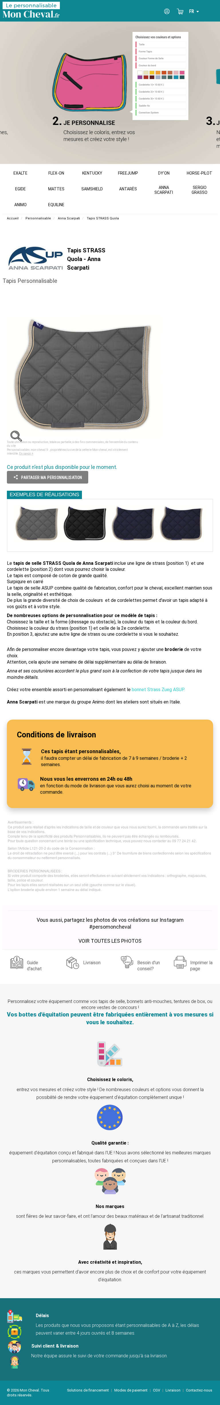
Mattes (56, 189)
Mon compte (167, 11)
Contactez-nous (199, 1390)
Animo (20, 204)
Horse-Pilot (199, 173)
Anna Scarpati (163, 190)
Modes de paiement (131, 1390)
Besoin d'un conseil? (148, 965)
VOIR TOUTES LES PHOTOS (110, 941)
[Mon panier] (180, 11)
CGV (156, 1390)
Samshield (92, 189)
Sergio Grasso (199, 190)
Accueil (13, 218)
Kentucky (92, 173)
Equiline (56, 204)
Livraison (92, 962)
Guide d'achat (34, 965)
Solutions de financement (88, 1390)
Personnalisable (38, 218)
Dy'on (164, 173)
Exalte (20, 173)
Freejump (128, 173)
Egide (20, 189)
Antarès (128, 189)
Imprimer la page (201, 965)
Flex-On (56, 173)
